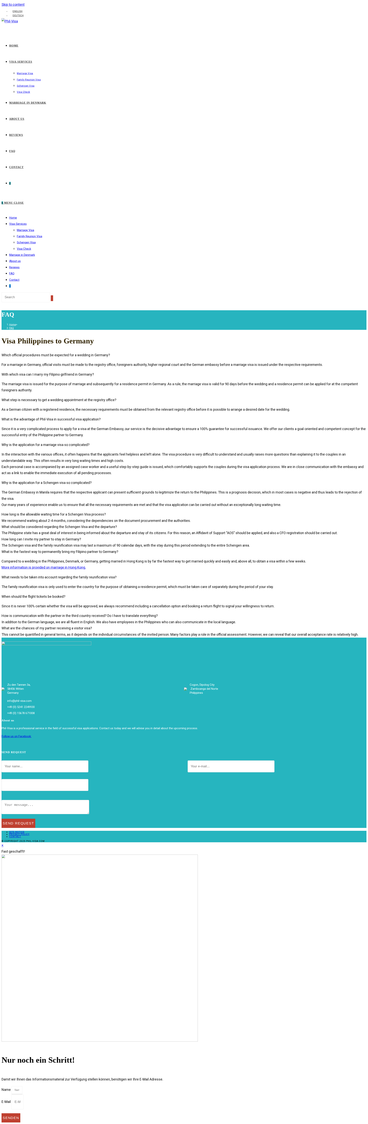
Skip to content (13, 4)
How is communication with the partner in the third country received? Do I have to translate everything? (80, 616)
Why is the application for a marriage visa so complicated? (46, 445)
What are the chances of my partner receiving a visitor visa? (47, 628)
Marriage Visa (25, 230)
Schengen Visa (26, 242)
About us (15, 261)
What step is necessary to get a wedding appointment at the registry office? (59, 400)
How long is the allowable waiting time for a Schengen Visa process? (54, 514)
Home (13, 217)
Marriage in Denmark (22, 255)
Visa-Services (18, 224)
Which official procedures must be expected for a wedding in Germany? (56, 355)
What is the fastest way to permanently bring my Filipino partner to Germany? (60, 552)
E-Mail (7, 1102)
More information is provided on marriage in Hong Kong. (44, 567)
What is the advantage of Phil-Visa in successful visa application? (51, 419)
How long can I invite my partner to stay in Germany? (41, 539)
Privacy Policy (19, 834)
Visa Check (24, 248)
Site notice (17, 832)
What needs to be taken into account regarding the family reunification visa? (59, 577)
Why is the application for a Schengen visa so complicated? (47, 483)
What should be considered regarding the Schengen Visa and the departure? (59, 527)
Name (7, 1090)
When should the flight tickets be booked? (33, 596)
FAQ (11, 273)
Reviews (14, 267)
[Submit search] (52, 298)
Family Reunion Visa (29, 236)
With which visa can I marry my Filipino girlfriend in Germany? (48, 374)
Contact (14, 280)
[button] (184, 355)
